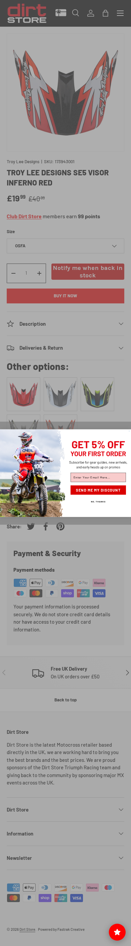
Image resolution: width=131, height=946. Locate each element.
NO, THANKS (98, 501)
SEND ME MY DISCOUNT (98, 490)
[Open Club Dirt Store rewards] (117, 932)
